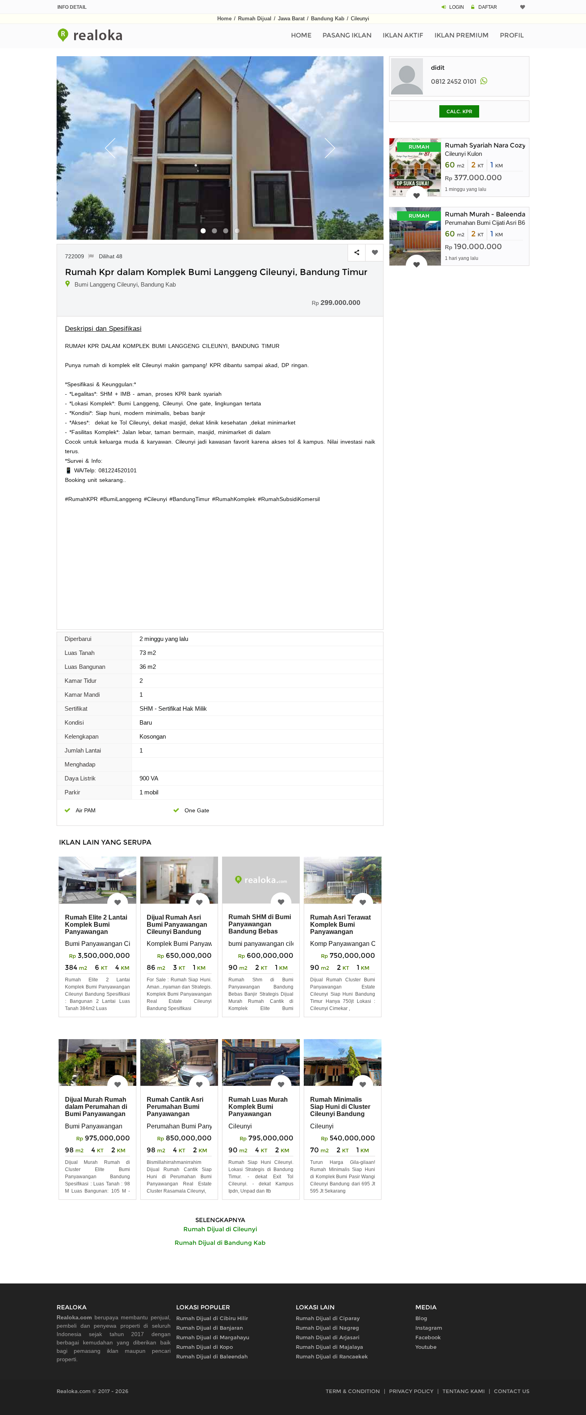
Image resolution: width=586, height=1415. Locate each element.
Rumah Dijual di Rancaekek (332, 1356)
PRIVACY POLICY (411, 1391)
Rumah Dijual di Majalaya (329, 1347)
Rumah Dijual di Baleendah (212, 1356)
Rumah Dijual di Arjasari (328, 1337)
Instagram (428, 1328)
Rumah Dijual (254, 19)
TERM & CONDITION (353, 1391)
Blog (421, 1318)
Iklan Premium (462, 35)
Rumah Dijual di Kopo (204, 1347)
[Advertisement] (220, 563)
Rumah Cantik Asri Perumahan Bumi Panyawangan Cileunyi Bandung (175, 1110)
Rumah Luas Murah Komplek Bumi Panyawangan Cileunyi (258, 1110)
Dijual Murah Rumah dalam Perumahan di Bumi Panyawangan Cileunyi (96, 1110)
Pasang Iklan (347, 35)
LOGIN (456, 7)
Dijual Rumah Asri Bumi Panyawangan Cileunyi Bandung (177, 924)
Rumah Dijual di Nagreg (327, 1328)
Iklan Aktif (403, 35)
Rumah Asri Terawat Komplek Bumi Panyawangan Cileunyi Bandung (340, 928)
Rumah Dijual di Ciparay (328, 1318)
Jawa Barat (291, 19)
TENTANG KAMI (463, 1391)
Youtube (426, 1347)
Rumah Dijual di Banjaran (209, 1328)
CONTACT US (511, 1391)
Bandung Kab (327, 19)
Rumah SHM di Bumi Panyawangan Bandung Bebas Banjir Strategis (259, 928)
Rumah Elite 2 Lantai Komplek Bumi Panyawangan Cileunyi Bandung (96, 928)
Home (224, 19)
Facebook (428, 1337)
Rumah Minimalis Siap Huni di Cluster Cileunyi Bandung (340, 1106)
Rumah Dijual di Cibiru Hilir (212, 1318)
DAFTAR (487, 7)
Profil (512, 35)
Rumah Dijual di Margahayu (212, 1337)
